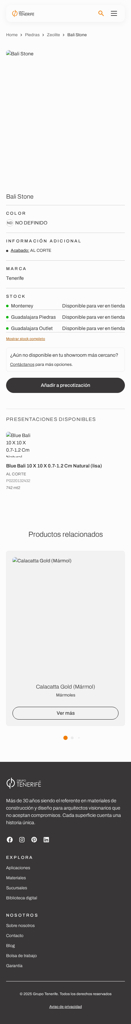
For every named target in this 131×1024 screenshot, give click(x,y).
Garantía (14, 965)
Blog (10, 945)
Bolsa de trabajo (21, 955)
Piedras (32, 35)
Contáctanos (22, 364)
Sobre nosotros (20, 925)
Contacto (14, 935)
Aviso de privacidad (65, 1007)
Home (12, 35)
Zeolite (53, 35)
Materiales (16, 878)
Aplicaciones (18, 868)
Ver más (66, 713)
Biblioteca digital (21, 898)
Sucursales (16, 888)
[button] (65, 738)
